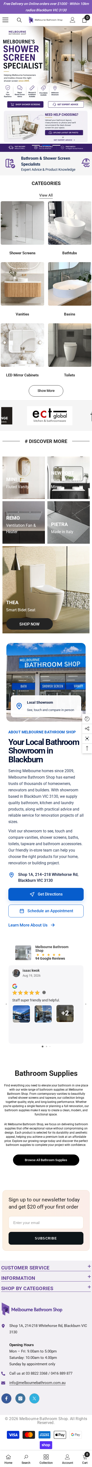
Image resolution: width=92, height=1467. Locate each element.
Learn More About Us (28, 925)
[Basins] (70, 284)
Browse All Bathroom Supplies (46, 1160)
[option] (46, 89)
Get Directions (50, 894)
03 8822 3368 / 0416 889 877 (49, 1373)
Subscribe (46, 1238)
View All (46, 195)
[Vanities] (22, 284)
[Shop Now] (46, 590)
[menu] (5, 20)
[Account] (72, 20)
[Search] (19, 20)
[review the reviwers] (14, 986)
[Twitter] (34, 1399)
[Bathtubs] (70, 223)
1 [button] (36, 145)
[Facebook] (6, 1399)
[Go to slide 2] (46, 1046)
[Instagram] (20, 1399)
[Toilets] (70, 345)
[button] (87, 738)
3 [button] (56, 145)
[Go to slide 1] (42, 1047)
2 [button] (46, 145)
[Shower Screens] (22, 223)
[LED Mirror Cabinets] (22, 345)
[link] (40, 163)
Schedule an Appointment (50, 911)
